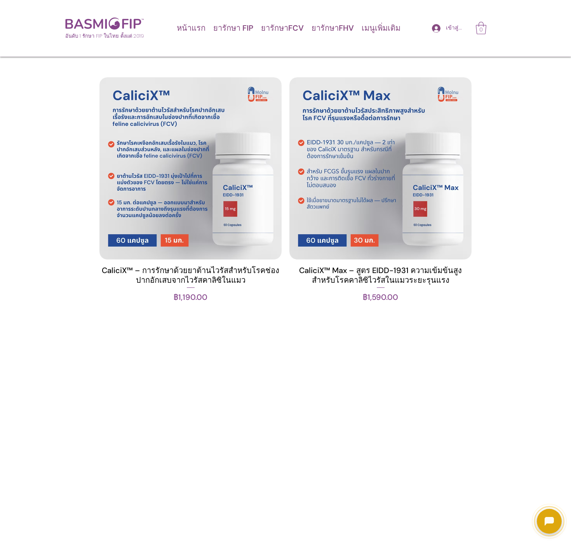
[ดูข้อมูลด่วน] (190, 168)
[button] (233, 28)
